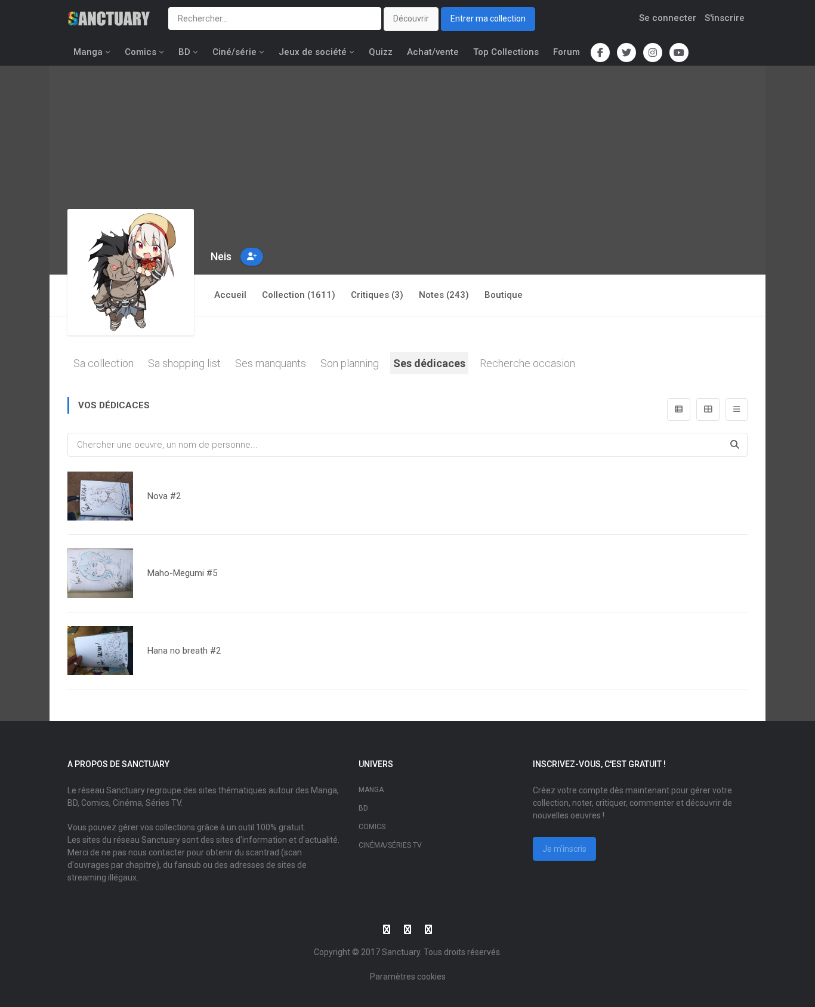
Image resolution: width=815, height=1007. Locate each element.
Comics (140, 52)
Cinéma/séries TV (390, 845)
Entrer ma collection (488, 18)
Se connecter (667, 18)
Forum (566, 52)
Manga (88, 52)
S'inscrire (725, 18)
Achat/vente (433, 52)
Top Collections (506, 52)
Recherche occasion (527, 363)
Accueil (230, 295)
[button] (251, 257)
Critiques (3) (377, 295)
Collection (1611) (298, 295)
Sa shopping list (184, 363)
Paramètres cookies (408, 976)
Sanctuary (401, 952)
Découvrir (411, 18)
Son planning (349, 363)
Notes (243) (444, 295)
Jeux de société (313, 52)
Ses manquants (270, 363)
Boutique (503, 295)
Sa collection (103, 363)
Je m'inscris (564, 849)
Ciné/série (234, 52)
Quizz (381, 52)
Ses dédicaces (429, 363)
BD (184, 52)
